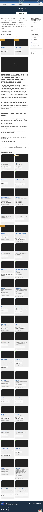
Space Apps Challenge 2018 (21, 1)
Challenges (21, 4)
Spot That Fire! (3, 51)
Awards (4, 4)
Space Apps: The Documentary (20, 239)
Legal (2, 507)
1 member (7, 347)
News (39, 4)
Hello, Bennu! (3, 183)
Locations (13, 4)
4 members (7, 53)
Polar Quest (17, 476)
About (30, 4)
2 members (7, 169)
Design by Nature (18, 51)
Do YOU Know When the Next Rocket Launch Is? (7, 220)
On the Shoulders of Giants (19, 184)
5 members (21, 53)
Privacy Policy (6, 507)
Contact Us (38, 503)
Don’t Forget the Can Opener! (6, 202)
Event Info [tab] (21, 13)
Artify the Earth (3, 328)
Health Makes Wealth (18, 275)
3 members (21, 186)
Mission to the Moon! (18, 401)
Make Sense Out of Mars (19, 218)
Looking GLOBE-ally (18, 202)
